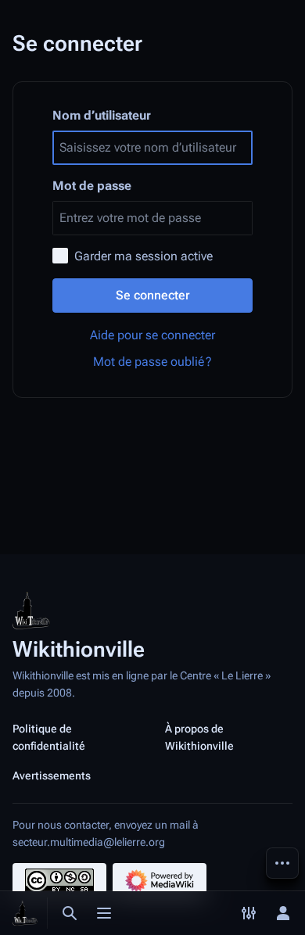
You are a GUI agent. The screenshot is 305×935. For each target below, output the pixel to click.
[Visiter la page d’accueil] (25, 913)
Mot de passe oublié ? (152, 361)
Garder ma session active (143, 256)
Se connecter (153, 295)
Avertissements (52, 775)
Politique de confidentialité (49, 737)
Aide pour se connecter (152, 335)
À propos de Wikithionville (199, 737)
